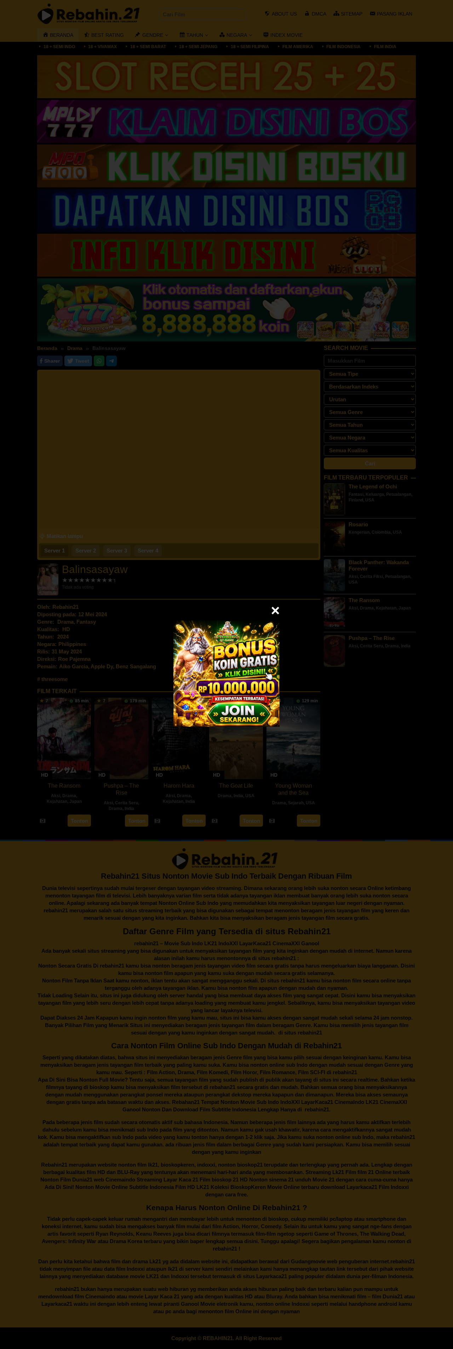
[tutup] (275, 610)
